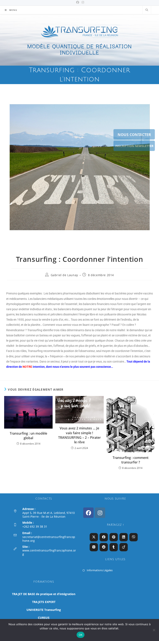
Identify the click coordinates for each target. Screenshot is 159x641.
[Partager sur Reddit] (104, 547)
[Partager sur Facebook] (104, 537)
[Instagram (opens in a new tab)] (82, 2)
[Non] (154, 630)
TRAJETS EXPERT (43, 602)
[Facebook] (88, 512)
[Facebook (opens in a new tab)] (77, 2)
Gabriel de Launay (64, 275)
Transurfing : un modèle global (28, 435)
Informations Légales (100, 570)
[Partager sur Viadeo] (123, 547)
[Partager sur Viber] (133, 537)
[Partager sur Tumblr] (114, 547)
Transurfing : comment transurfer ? (130, 460)
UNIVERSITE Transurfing (43, 610)
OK (81, 634)
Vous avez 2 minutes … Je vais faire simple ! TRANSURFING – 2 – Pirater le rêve (79, 435)
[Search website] (147, 10)
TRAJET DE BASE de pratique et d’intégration (43, 594)
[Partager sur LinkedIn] (123, 537)
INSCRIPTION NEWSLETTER (134, 146)
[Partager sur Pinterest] (114, 537)
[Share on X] (94, 537)
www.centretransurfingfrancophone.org (49, 552)
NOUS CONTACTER (134, 134)
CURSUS (43, 618)
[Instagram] (100, 512)
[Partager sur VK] (94, 547)
